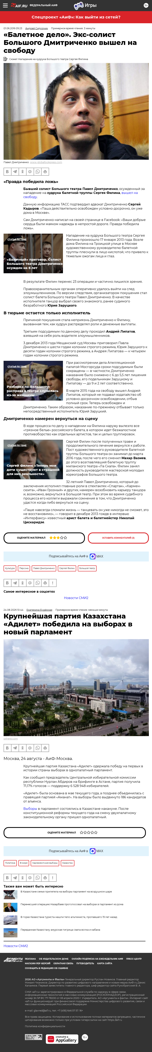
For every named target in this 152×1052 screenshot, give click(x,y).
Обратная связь (63, 963)
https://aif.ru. (115, 1019)
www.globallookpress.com (46, 162)
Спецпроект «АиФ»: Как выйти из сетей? (76, 17)
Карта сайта (104, 963)
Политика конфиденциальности (45, 1026)
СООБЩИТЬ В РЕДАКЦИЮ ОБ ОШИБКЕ (46, 968)
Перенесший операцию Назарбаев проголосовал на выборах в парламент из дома (72, 904)
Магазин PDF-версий (37, 963)
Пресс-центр (134, 959)
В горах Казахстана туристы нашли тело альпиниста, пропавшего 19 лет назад (69, 917)
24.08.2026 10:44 (13, 609)
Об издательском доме (53, 959)
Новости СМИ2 (76, 598)
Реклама (30, 959)
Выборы (30, 809)
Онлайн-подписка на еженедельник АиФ (97, 959)
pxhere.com (11, 738)
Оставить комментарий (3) (118, 538)
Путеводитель (85, 963)
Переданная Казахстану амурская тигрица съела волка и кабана (60, 929)
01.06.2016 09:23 (13, 28)
